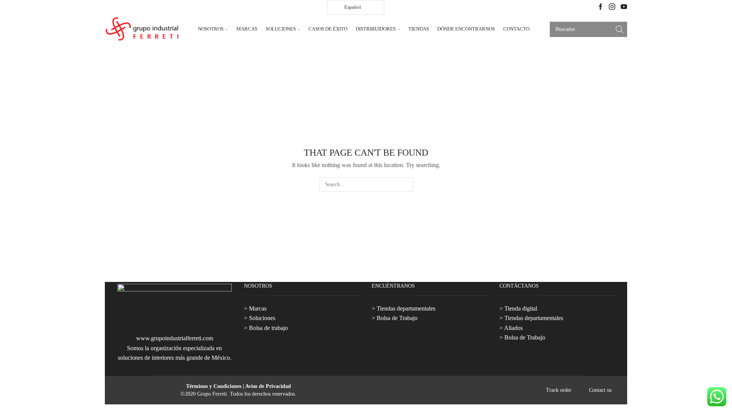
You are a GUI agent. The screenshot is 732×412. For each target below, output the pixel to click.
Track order (558, 390)
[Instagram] (612, 7)
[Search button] (619, 29)
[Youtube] (624, 7)
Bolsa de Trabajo (397, 318)
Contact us (600, 390)
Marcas (246, 29)
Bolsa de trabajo (268, 328)
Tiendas (418, 29)
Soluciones (281, 29)
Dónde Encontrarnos (466, 29)
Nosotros (210, 29)
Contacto (516, 29)
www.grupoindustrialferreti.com (174, 338)
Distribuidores (376, 29)
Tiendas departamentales (406, 308)
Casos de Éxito (327, 29)
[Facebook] (600, 7)
